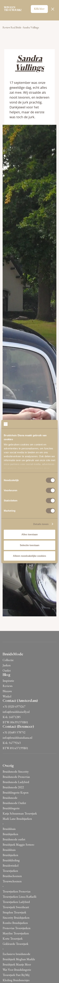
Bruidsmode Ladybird (16, 782)
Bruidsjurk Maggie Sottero (18, 844)
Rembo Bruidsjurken (15, 923)
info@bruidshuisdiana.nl (17, 738)
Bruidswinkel (11, 865)
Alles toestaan (29, 534)
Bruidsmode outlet (14, 839)
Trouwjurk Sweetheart (16, 907)
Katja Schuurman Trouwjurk (20, 813)
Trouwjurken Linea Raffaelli (19, 897)
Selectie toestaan (29, 545)
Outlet (7, 670)
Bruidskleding (11, 860)
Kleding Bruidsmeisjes (16, 980)
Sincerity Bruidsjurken (16, 917)
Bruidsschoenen (12, 876)
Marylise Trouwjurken (16, 933)
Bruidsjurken (10, 834)
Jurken (7, 665)
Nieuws (7, 691)
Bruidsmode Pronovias (16, 777)
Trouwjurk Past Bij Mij (16, 975)
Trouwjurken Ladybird (16, 902)
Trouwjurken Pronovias (16, 891)
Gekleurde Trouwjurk (15, 944)
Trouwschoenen (12, 881)
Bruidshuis (9, 829)
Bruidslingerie (11, 808)
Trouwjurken (10, 871)
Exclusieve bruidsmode (16, 954)
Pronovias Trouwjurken (16, 928)
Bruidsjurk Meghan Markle (19, 959)
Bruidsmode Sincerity (16, 771)
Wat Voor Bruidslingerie (17, 970)
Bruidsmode (10, 798)
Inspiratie (8, 681)
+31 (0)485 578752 (14, 732)
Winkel (7, 696)
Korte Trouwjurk (13, 938)
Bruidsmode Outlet (14, 803)
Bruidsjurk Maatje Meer (17, 964)
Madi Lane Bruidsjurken (17, 819)
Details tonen (41, 524)
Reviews (7, 686)
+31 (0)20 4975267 (14, 706)
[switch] (50, 490)
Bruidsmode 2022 (13, 787)
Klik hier (39, 9)
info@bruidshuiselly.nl (16, 712)
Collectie (8, 660)
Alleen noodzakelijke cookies (29, 555)
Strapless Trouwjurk (14, 912)
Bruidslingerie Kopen (16, 792)
